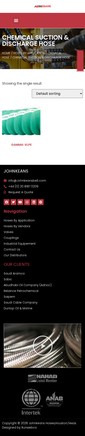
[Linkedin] (34, 202)
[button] (16, 20)
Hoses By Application (29, 53)
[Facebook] (6, 202)
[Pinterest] (41, 202)
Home (6, 53)
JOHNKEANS (16, 171)
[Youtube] (20, 202)
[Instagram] (27, 202)
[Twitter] (13, 202)
